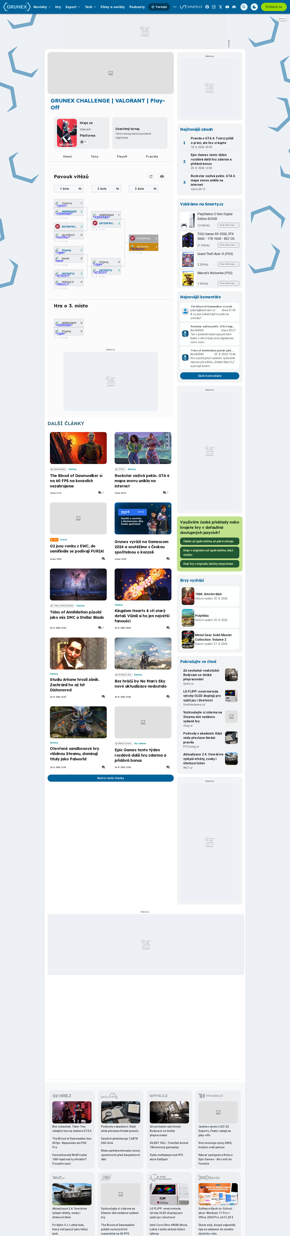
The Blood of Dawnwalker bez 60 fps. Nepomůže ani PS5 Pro (72, 1143)
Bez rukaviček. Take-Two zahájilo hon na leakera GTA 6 (71, 1128)
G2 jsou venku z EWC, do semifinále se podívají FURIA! (77, 549)
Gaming (72, 469)
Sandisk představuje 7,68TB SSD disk (119, 1141)
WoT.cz (188, 767)
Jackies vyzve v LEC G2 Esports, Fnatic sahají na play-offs (214, 1131)
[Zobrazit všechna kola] (162, 176)
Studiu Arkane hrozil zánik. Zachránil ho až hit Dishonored (74, 684)
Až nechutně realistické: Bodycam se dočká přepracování (201, 675)
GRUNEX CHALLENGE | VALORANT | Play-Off (108, 104)
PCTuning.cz (191, 746)
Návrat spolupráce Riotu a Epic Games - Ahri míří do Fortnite (215, 1159)
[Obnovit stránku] (151, 176)
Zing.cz (188, 725)
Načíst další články (110, 778)
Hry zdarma (140, 743)
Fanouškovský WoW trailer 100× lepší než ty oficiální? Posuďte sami (69, 1159)
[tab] (67, 156)
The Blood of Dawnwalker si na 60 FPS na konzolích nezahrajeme (76, 480)
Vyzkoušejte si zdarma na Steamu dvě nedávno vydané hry (202, 716)
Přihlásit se (274, 6)
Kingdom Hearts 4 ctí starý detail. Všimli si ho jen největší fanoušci (142, 616)
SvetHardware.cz (194, 704)
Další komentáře (210, 375)
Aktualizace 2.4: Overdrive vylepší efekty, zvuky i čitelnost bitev (203, 758)
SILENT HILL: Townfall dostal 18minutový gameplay (169, 1145)
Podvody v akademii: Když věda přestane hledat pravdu (202, 738)
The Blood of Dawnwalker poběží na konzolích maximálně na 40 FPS (118, 1229)
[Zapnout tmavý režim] (254, 6)
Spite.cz (188, 683)
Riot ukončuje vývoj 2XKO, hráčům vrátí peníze (215, 1145)
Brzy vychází (192, 580)
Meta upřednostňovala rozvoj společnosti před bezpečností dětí (120, 1155)
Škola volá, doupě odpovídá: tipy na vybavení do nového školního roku (217, 1229)
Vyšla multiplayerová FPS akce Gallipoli (166, 1157)
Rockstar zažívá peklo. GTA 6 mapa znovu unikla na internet (142, 480)
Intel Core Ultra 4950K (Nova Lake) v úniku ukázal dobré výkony (168, 1229)
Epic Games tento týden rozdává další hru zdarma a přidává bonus (140, 755)
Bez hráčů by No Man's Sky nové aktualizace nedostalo (141, 684)
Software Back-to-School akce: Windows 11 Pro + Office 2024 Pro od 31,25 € (215, 1213)
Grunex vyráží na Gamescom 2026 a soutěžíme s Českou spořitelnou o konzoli (141, 547)
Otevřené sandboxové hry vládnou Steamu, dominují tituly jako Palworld (74, 753)
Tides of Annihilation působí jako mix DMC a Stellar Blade (77, 615)
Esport (63, 539)
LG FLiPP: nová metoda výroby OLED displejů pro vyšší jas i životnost (202, 696)
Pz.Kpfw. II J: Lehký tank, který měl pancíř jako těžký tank (70, 1229)
